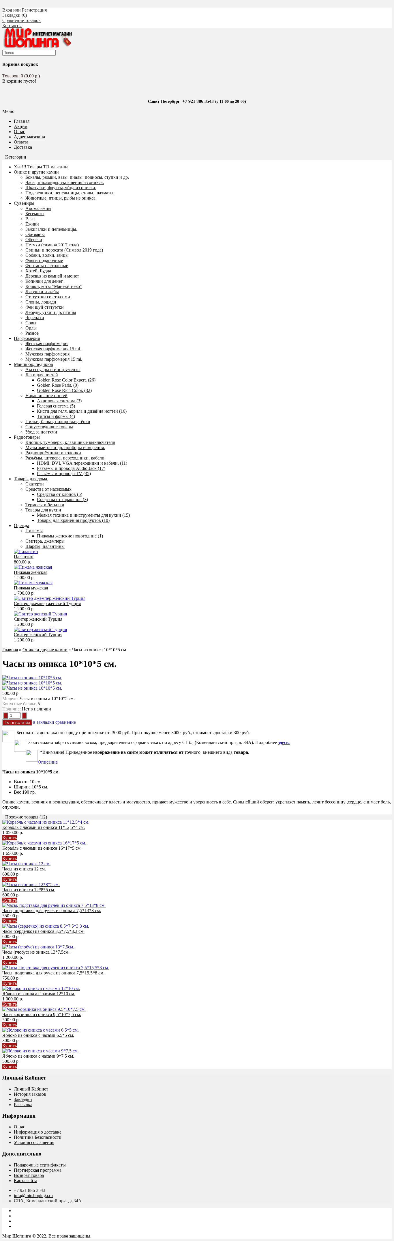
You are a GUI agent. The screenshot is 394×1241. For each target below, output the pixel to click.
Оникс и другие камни (36, 172)
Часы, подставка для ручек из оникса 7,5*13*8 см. (51, 910)
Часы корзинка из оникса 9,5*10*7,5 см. (41, 1014)
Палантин (23, 556)
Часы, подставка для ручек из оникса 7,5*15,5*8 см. (53, 972)
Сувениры (24, 203)
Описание (48, 762)
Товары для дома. (31, 478)
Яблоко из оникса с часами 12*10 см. (38, 993)
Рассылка (23, 1104)
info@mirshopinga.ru (33, 1195)
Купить (9, 837)
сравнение (65, 722)
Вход (7, 10)
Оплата (21, 141)
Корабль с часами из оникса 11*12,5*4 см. (43, 827)
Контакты (12, 25)
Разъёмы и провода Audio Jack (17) (71, 468)
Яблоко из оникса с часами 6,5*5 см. (38, 1035)
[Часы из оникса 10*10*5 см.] (32, 677)
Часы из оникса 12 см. (24, 868)
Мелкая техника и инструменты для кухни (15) (83, 515)
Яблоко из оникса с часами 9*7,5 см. (38, 1056)
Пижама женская (30, 572)
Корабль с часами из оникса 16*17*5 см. (42, 848)
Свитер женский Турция (38, 619)
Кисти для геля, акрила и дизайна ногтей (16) (82, 411)
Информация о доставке (37, 1132)
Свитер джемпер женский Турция (47, 603)
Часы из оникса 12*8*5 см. (28, 889)
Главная (10, 649)
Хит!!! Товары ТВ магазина (41, 166)
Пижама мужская (31, 587)
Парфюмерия (27, 338)
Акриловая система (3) (59, 400)
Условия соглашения (34, 1142)
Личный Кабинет (31, 1088)
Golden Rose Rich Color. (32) (64, 390)
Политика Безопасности (37, 1137)
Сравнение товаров (21, 20)
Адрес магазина (29, 136)
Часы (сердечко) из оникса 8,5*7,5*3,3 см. (43, 931)
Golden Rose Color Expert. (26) (66, 379)
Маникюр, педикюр (33, 364)
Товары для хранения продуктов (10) (73, 520)
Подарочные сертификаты (40, 1164)
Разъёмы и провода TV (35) (64, 473)
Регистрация (34, 10)
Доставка (23, 147)
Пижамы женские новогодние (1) (70, 535)
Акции (20, 126)
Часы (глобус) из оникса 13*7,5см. (36, 952)
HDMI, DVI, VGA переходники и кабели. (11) (82, 463)
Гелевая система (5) (56, 405)
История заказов (30, 1094)
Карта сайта (25, 1180)
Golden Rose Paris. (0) (57, 385)
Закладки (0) (14, 15)
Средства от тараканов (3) (62, 499)
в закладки (43, 722)
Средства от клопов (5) (59, 494)
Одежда (21, 525)
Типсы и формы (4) (56, 416)
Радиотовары (27, 437)
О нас (19, 131)
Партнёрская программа (37, 1170)
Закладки (23, 1099)
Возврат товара (29, 1175)
